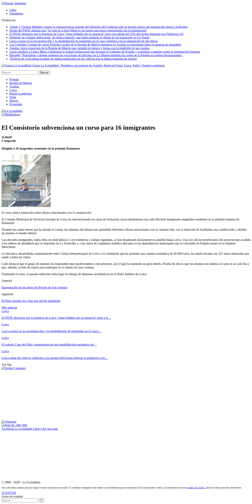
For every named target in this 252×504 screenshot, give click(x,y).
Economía (15, 104)
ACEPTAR (9, 493)
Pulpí (12, 97)
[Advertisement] (31, 394)
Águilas (14, 86)
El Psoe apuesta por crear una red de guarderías (31, 300)
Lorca (13, 90)
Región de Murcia (20, 83)
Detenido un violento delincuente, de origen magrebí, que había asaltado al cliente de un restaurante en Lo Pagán (79, 37)
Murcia (13, 100)
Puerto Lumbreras (20, 93)
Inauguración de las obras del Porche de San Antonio (34, 287)
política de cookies (196, 487)
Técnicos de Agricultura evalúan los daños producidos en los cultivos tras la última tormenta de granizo (73, 58)
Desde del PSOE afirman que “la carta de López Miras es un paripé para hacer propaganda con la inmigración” (78, 30)
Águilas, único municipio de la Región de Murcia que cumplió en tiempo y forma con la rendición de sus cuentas (79, 48)
